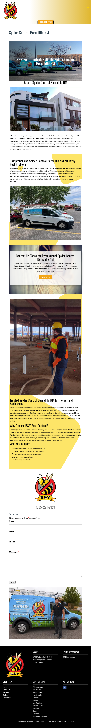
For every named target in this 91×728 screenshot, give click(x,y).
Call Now (45, 277)
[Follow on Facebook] (64, 687)
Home (5, 687)
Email (12, 531)
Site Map (71, 721)
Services (6, 692)
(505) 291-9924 (46, 22)
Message (14, 552)
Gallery (5, 695)
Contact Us (7, 698)
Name (12, 521)
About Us (6, 690)
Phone (12, 541)
